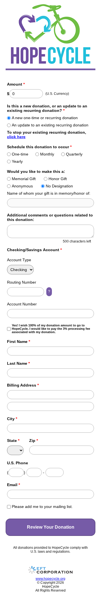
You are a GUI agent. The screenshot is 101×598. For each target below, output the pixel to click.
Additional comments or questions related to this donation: (50, 217)
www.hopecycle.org (50, 579)
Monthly (47, 154)
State (13, 440)
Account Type (19, 260)
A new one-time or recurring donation (45, 118)
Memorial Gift (24, 178)
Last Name (18, 363)
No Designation (59, 186)
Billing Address (23, 385)
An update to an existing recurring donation (50, 125)
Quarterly (74, 154)
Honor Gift (58, 178)
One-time (20, 154)
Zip (33, 440)
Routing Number (21, 282)
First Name (18, 341)
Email (13, 484)
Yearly (17, 161)
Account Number (22, 304)
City (12, 418)
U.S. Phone (17, 463)
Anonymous (22, 186)
